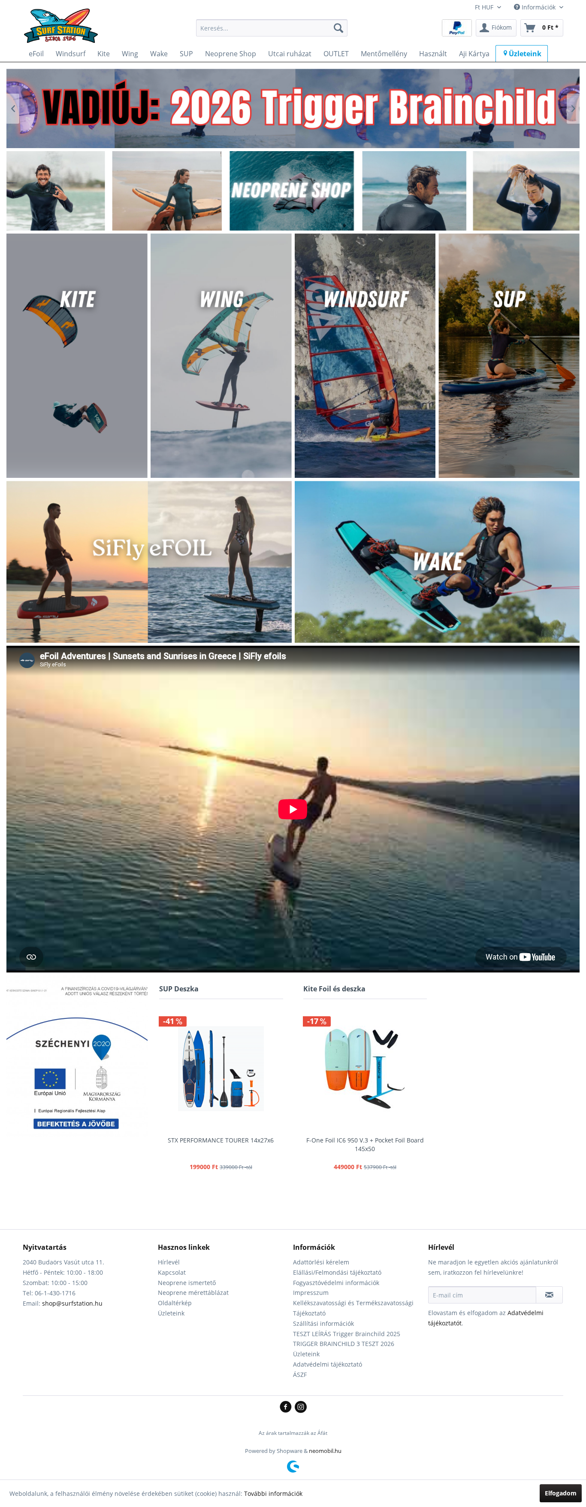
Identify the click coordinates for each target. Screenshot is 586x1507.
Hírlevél (169, 1262)
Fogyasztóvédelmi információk (336, 1283)
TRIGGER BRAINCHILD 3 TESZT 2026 (343, 1344)
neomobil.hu (325, 1451)
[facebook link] (287, 1407)
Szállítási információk (323, 1323)
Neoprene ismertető (187, 1283)
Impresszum (311, 1292)
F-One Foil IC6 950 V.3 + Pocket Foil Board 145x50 (365, 1144)
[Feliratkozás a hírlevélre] (549, 1294)
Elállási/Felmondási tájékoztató (337, 1272)
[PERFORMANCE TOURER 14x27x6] (221, 1069)
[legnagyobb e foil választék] (293, 108)
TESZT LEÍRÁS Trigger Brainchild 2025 (346, 1334)
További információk (273, 1493)
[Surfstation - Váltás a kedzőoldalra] (64, 30)
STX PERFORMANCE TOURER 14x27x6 (221, 1140)
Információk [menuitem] (538, 7)
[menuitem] (271, 27)
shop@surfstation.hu (72, 1303)
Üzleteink (171, 1313)
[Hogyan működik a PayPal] (457, 27)
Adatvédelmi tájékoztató (327, 1364)
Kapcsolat (172, 1272)
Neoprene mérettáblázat (193, 1292)
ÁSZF (300, 1374)
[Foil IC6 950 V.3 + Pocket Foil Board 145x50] (365, 1069)
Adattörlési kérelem (321, 1262)
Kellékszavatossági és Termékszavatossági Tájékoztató (353, 1308)
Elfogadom (561, 1493)
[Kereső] (338, 27)
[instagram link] (301, 1407)
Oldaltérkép (175, 1303)
